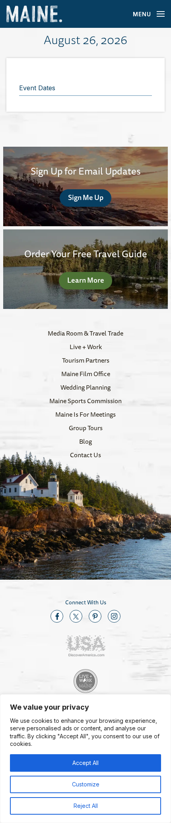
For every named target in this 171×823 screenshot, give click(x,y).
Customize (85, 784)
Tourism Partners (85, 360)
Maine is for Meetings (85, 414)
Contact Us (85, 455)
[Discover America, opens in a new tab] (85, 645)
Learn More (85, 279)
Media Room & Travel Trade (85, 333)
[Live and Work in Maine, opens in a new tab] (85, 681)
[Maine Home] (34, 14)
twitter (76, 616)
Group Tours (86, 428)
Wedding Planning (85, 387)
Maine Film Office (85, 374)
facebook (57, 616)
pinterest (95, 616)
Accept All (85, 762)
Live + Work (86, 347)
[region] (85, 758)
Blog (85, 441)
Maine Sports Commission (85, 401)
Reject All (86, 805)
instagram (114, 616)
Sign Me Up (85, 197)
